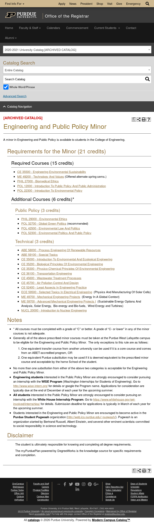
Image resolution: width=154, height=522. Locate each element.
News (72, 4)
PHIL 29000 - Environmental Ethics (44, 219)
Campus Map (43, 496)
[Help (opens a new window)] (149, 119)
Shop (99, 4)
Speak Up (110, 499)
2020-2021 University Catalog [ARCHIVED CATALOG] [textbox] (40, 50)
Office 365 (19, 493)
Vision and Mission (139, 499)
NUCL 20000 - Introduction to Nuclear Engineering (54, 310)
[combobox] (77, 49)
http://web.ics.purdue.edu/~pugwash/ (92, 417)
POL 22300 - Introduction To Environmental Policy (49, 190)
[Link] (65, 484)
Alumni (9, 38)
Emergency (133, 4)
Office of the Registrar (67, 16)
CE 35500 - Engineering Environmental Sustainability (51, 172)
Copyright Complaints (94, 511)
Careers (45, 486)
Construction (43, 499)
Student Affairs (137, 493)
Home (9, 28)
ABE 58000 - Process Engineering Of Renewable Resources (61, 250)
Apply (61, 4)
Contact (131, 28)
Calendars (53, 28)
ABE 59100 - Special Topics (39, 254)
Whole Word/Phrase (22, 87)
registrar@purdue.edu (115, 514)
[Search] (147, 79)
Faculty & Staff (28, 28)
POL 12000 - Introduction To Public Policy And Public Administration (61, 186)
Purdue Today (17, 490)
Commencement (77, 28)
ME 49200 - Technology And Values (40, 176)
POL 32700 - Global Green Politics (43, 223)
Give (119, 4)
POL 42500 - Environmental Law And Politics (50, 228)
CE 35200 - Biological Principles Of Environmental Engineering (62, 264)
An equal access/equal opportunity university (62, 511)
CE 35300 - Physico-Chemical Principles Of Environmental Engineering (67, 268)
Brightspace (18, 486)
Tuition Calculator (113, 490)
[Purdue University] (21, 15)
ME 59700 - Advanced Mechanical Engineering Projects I (58, 301)
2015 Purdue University (29, 511)
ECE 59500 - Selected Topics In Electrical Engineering (56, 292)
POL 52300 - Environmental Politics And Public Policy (56, 233)
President (86, 4)
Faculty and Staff (41, 483)
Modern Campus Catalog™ (111, 520)
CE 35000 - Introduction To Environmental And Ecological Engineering (66, 259)
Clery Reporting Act (114, 486)
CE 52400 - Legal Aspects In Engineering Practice (54, 287)
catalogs (34, 520)
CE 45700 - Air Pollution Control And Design (50, 283)
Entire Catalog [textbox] (14, 70)
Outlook (20, 496)
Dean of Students (139, 483)
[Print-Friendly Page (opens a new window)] (144, 119)
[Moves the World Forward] (58, 484)
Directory (45, 493)
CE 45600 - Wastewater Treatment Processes (51, 278)
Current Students (105, 28)
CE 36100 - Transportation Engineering (46, 273)
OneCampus (18, 483)
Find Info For (13, 4)
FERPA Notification (139, 496)
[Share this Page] (139, 119)
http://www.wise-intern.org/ (30, 386)
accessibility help (42, 514)
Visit (109, 4)
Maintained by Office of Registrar (121, 511)
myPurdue (19, 499)
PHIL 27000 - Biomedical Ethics (38, 181)
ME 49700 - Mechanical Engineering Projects (50, 297)
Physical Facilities (41, 490)
